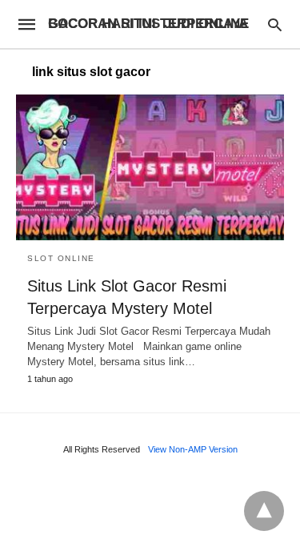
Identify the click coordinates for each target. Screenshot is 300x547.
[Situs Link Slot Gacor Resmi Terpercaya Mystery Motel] (150, 167)
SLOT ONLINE (61, 258)
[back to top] (264, 511)
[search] (275, 24)
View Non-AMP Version (193, 449)
